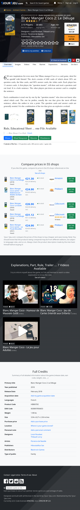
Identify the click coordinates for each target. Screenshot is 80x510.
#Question (33, 138)
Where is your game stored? (42, 426)
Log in (75, 3)
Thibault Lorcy (48, 31)
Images (18, 64)
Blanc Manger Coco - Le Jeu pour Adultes (21, 349)
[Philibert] (51, 194)
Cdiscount (59, 203)
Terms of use (26, 475)
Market (42, 64)
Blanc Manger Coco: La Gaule (16, 204)
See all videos (40, 277)
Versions (64, 64)
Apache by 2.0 (44, 501)
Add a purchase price (39, 421)
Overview (8, 64)
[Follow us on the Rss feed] (21, 482)
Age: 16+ (55, 25)
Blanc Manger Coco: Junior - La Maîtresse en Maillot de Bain (16, 191)
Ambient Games (19, 10)
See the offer (71, 180)
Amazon (59, 178)
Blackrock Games (37, 450)
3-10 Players (27, 25)
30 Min (39, 25)
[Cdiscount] (51, 206)
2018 (23, 21)
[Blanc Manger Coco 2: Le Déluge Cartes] (11, 116)
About (34, 475)
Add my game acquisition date (43, 396)
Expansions (53, 64)
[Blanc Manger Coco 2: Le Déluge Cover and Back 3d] (68, 116)
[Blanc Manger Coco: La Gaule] (7, 206)
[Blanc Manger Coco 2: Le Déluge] (10, 33)
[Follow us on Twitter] (11, 482)
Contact (7, 475)
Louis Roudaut (36, 31)
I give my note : (27, 40)
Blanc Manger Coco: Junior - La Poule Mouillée (16, 227)
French (30, 133)
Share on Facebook (59, 60)
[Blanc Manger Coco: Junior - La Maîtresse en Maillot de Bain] (7, 194)
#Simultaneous (45, 138)
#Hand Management (20, 138)
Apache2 (30, 501)
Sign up (68, 3)
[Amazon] (51, 181)
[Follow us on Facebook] (6, 482)
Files (34, 64)
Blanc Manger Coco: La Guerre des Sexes (55, 15)
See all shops (40, 173)
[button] (55, 3)
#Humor (8, 138)
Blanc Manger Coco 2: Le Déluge (47, 18)
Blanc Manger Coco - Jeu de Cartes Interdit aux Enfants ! (55, 312)
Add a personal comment (41, 430)
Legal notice (15, 475)
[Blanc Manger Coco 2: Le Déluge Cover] (30, 116)
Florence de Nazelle (35, 34)
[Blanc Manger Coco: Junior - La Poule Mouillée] (7, 229)
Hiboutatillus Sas (38, 36)
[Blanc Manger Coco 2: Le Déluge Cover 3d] (49, 116)
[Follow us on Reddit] (16, 482)
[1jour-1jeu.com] (12, 3)
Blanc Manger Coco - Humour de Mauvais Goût (21, 312)
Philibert (59, 188)
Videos (26, 64)
